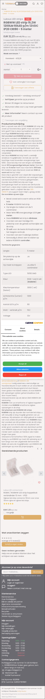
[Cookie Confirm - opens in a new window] (34, 322)
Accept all (22, 364)
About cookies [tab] (22, 329)
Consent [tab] (8, 329)
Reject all (22, 375)
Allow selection (22, 369)
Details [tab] (37, 329)
